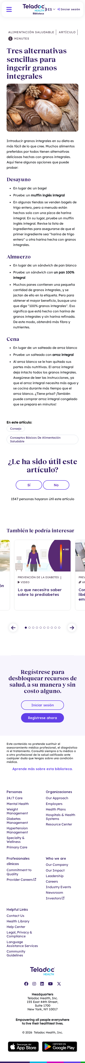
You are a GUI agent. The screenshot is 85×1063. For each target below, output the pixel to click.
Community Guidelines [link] (16, 953)
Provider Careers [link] (20, 880)
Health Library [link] (18, 921)
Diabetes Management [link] (17, 821)
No (56, 485)
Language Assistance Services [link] (22, 944)
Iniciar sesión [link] (70, 9)
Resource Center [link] (59, 824)
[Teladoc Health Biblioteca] (34, 9)
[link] (26, 984)
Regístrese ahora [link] (42, 718)
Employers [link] (54, 804)
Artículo (67, 32)
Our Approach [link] (57, 798)
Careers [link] (52, 881)
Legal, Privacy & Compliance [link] (19, 934)
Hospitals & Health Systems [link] (60, 817)
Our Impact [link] (55, 870)
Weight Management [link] (17, 811)
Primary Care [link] (17, 847)
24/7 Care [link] (14, 798)
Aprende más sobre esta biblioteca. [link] (42, 769)
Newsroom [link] (54, 893)
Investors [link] (53, 898)
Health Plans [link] (56, 809)
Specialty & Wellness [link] (16, 840)
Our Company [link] (57, 865)
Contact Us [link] (15, 916)
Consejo (15, 428)
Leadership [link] (55, 876)
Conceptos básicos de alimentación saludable (35, 439)
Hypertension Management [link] (17, 830)
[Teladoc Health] (42, 971)
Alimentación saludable (31, 32)
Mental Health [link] (18, 804)
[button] (9, 9)
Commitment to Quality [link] (19, 872)
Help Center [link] (16, 927)
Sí (28, 485)
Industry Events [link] (58, 887)
